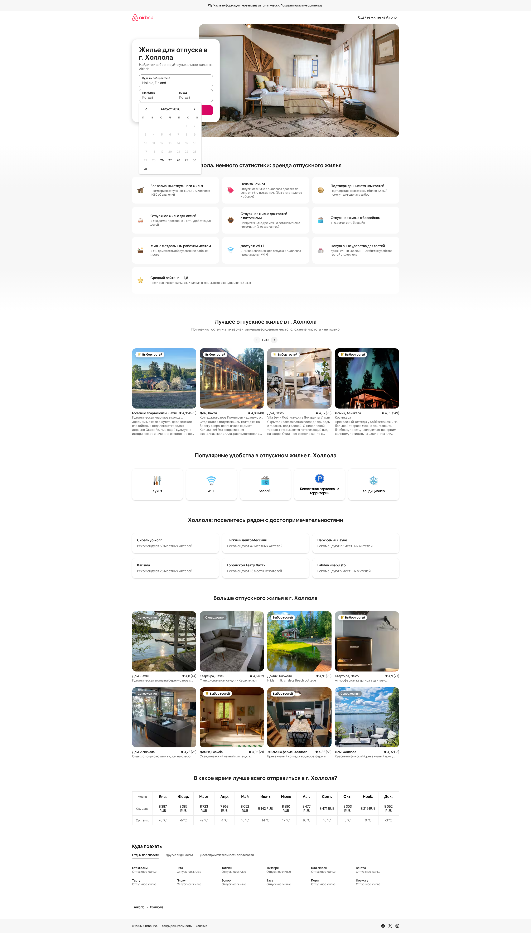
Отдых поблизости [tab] (145, 855)
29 (186, 160)
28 (178, 160)
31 (145, 169)
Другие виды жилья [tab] (179, 855)
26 (162, 160)
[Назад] (257, 340)
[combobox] (175, 82)
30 (194, 160)
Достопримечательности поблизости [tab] (227, 855)
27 (170, 160)
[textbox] (157, 97)
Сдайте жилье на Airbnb (377, 17)
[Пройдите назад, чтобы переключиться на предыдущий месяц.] (146, 109)
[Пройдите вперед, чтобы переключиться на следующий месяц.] (194, 109)
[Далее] (274, 340)
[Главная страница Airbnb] (142, 17)
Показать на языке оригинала (301, 5)
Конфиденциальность (176, 926)
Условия (201, 926)
